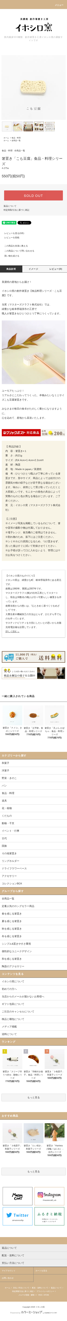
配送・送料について (40, 1288)
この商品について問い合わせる (19, 251)
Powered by (15, 1313)
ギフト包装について (13, 1004)
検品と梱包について (13, 1019)
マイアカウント (9, 1271)
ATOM (46, 1295)
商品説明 (11, 269)
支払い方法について (21, 1288)
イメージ (33, 269)
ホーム (6, 138)
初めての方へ (9, 988)
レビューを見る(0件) (14, 233)
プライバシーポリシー (45, 1291)
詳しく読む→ (12, 631)
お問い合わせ (8, 1278)
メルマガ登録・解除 (26, 1295)
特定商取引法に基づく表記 (16, 210)
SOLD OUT (33, 195)
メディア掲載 (9, 1026)
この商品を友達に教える (16, 246)
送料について (9, 1034)
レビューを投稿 (11, 237)
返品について (10, 206)
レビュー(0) (55, 269)
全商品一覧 (16, 140)
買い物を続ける (11, 256)
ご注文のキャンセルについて (18, 1011)
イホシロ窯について (13, 981)
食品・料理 (16, 138)
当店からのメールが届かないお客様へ (23, 996)
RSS (40, 1295)
